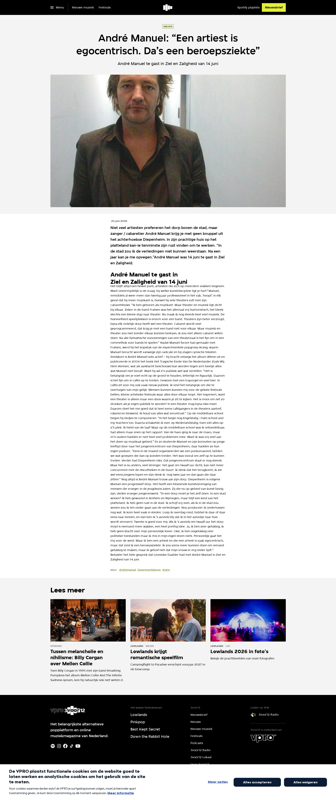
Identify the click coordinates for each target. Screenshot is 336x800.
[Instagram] (59, 746)
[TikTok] (71, 746)
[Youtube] (78, 746)
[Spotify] (52, 746)
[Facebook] (65, 746)
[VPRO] (263, 738)
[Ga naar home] (168, 7)
